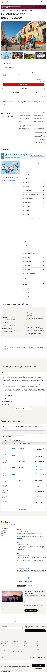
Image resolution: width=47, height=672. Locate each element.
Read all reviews (21, 585)
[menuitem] (4, 2)
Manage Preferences (38, 668)
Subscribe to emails (35, 630)
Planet (36, 643)
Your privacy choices (18, 647)
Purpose (37, 635)
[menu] (44, 1)
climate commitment (12, 180)
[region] (23, 667)
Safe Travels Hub (4, 641)
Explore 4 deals (23, 88)
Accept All (38, 665)
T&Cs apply (26, 627)
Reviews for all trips (30, 585)
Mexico (15, 10)
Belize (5, 314)
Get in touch (26, 636)
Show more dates (22, 509)
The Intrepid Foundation (40, 639)
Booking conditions (5, 647)
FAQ (25, 641)
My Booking (3, 636)
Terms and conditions (10, 427)
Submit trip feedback (5, 639)
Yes (14, 620)
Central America (8, 10)
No (18, 620)
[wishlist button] (36, 92)
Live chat (26, 639)
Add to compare (16, 92)
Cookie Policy (7, 671)
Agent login (3, 650)
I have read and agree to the (34, 606)
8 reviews (8, 63)
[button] (23, 36)
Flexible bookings (4, 645)
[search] (36, 2)
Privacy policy (15, 645)
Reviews (25, 643)
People (36, 641)
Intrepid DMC (15, 641)
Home (2, 10)
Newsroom (26, 645)
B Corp (36, 636)
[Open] (16, 524)
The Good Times (15, 639)
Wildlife (37, 645)
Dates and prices (23, 84)
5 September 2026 (41, 81)
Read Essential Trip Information (23, 408)
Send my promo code (31, 610)
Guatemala (7, 312)
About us (14, 636)
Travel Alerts (3, 643)
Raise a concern (27, 647)
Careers (13, 643)
